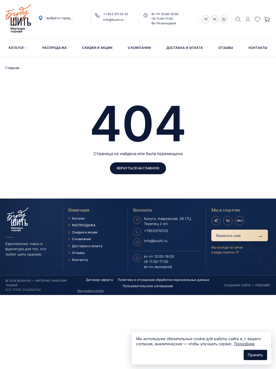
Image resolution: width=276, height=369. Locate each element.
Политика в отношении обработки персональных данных (163, 280)
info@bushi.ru (113, 20)
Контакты (258, 48)
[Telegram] (215, 220)
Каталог (16, 48)
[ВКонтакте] (227, 220)
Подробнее (244, 343)
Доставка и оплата (184, 48)
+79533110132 (156, 231)
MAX (239, 220)
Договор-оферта (99, 280)
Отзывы (225, 48)
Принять (255, 355)
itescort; (263, 285)
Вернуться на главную (138, 168)
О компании (139, 48)
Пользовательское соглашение (148, 286)
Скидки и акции (97, 48)
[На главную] (31, 220)
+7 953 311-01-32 (115, 14)
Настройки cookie (90, 291)
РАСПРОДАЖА (54, 48)
